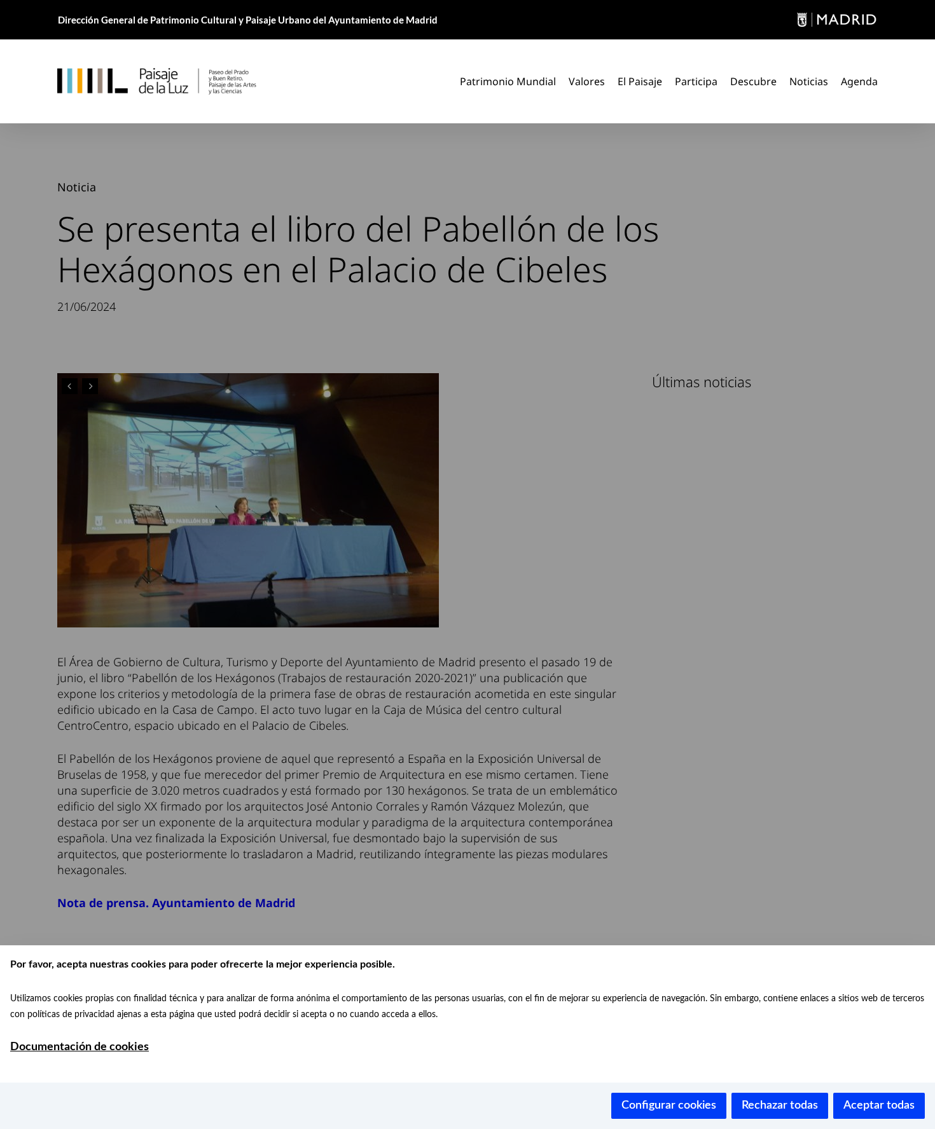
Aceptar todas (879, 1105)
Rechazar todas (780, 1105)
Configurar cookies (668, 1105)
